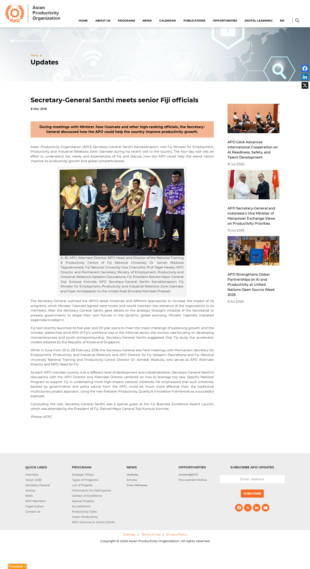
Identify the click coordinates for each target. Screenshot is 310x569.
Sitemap (129, 534)
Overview (31, 474)
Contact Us (32, 511)
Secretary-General (37, 485)
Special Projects (83, 501)
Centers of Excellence (87, 495)
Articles (132, 479)
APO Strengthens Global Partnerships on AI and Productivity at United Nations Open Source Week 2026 (251, 284)
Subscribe (252, 493)
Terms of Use (150, 534)
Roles (29, 495)
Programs (126, 20)
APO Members (35, 501)
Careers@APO (188, 474)
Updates (132, 474)
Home (83, 20)
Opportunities (225, 20)
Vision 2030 (33, 479)
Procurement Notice (192, 479)
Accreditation (81, 506)
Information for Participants (91, 490)
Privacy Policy (176, 534)
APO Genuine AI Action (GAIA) (93, 522)
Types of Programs (85, 479)
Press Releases (137, 485)
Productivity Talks (84, 511)
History (30, 490)
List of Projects (82, 485)
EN (282, 20)
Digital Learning (258, 20)
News (147, 20)
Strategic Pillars (83, 474)
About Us (102, 20)
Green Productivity (85, 516)
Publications (194, 20)
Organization (34, 506)
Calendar (167, 20)
